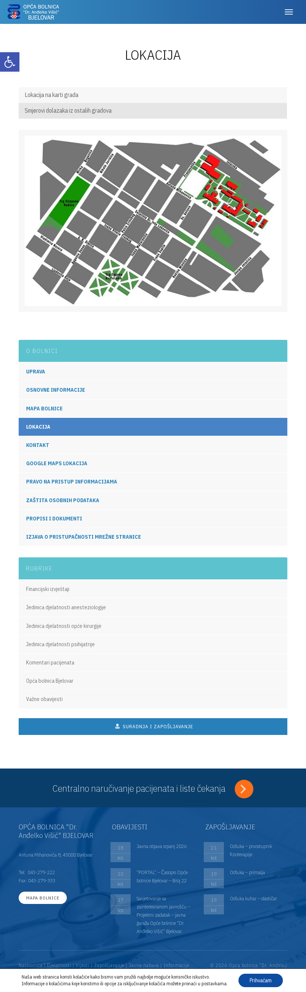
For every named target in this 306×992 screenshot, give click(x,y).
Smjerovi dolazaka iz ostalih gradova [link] (68, 110)
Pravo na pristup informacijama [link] (71, 481)
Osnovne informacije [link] (55, 390)
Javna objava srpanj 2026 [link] (162, 846)
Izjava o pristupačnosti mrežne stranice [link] (83, 536)
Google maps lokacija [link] (56, 463)
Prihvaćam (261, 980)
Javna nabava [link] (144, 965)
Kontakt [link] (37, 445)
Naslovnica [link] (31, 965)
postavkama (214, 983)
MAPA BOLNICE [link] (42, 898)
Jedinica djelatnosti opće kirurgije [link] (64, 626)
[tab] (153, 95)
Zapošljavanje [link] (109, 965)
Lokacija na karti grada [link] (51, 94)
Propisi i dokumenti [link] (54, 518)
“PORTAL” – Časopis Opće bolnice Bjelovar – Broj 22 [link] (162, 876)
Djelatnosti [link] (59, 965)
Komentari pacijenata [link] (50, 662)
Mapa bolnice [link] (44, 408)
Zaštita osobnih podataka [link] (62, 500)
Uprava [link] (35, 371)
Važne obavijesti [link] (44, 699)
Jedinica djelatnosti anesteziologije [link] (66, 607)
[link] (9, 62)
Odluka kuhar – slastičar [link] (253, 898)
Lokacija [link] (38, 426)
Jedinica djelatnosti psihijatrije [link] (60, 644)
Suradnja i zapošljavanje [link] (157, 726)
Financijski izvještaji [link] (47, 589)
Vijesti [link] (83, 965)
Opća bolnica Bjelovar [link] (50, 680)
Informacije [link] (176, 965)
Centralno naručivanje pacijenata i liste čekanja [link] (140, 788)
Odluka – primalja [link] (247, 872)
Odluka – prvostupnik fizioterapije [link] (251, 850)
